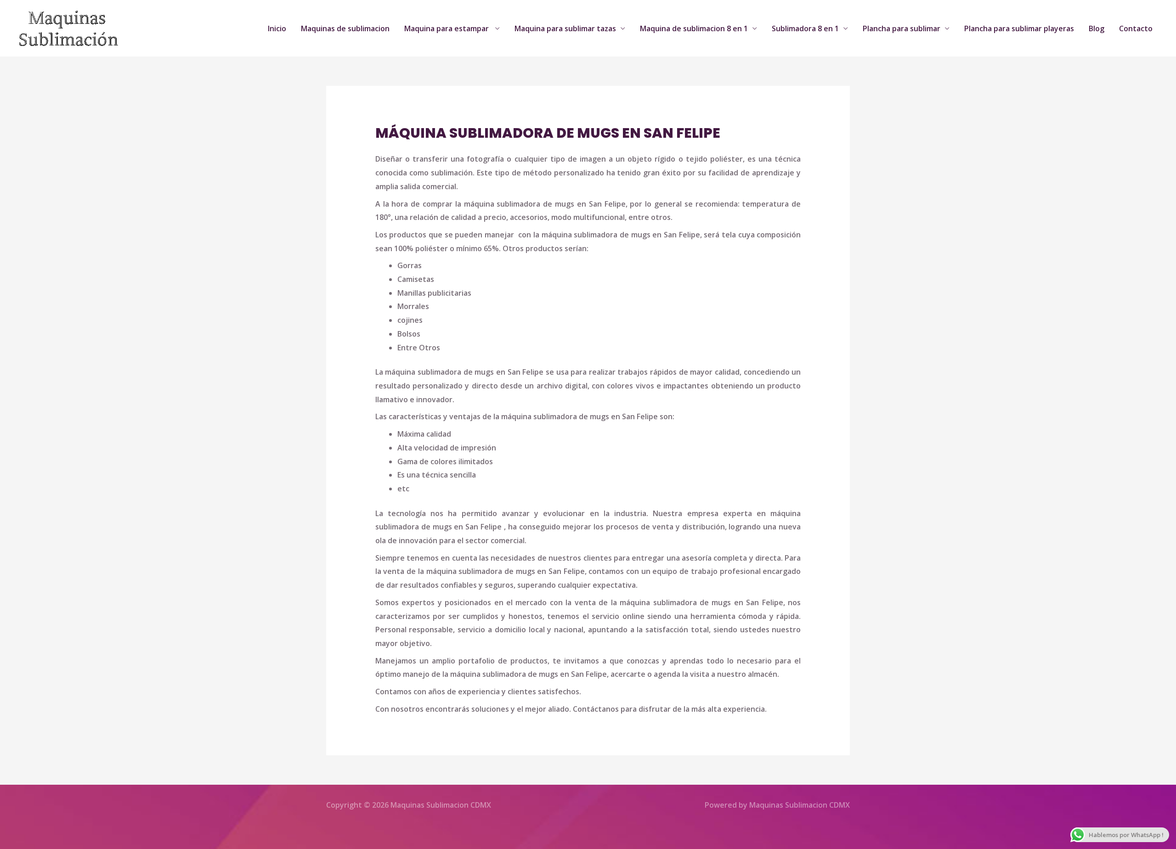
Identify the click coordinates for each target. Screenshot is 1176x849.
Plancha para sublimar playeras (1019, 28)
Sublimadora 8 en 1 (805, 28)
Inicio (277, 28)
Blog (1096, 28)
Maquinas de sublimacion (345, 28)
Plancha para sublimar (901, 28)
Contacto (1136, 28)
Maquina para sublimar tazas (565, 28)
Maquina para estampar (447, 28)
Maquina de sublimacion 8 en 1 (694, 28)
